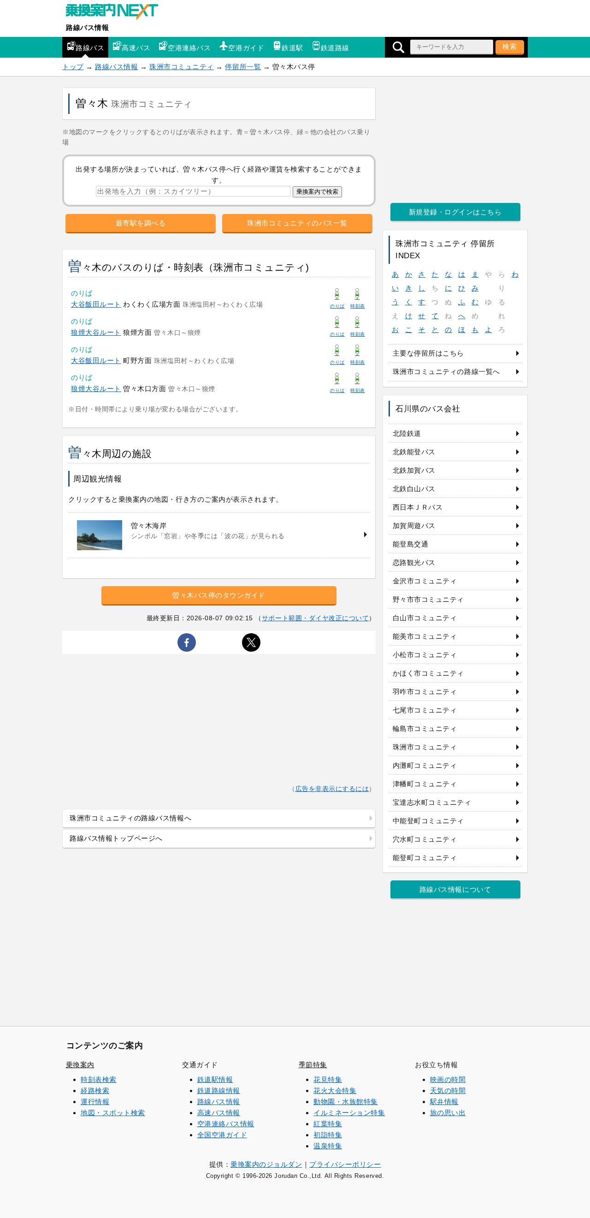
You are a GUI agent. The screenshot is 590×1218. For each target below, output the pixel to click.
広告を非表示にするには (332, 788)
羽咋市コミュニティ (425, 691)
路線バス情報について (455, 889)
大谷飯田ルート (96, 304)
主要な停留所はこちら (428, 353)
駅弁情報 (444, 1101)
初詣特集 (327, 1135)
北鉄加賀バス (414, 470)
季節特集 (313, 1065)
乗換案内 (80, 1065)
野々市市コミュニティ (428, 599)
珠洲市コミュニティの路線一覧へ (446, 371)
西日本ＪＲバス (418, 507)
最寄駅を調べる (141, 223)
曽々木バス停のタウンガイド (219, 595)
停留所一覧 (243, 67)
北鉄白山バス (414, 489)
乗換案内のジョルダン (266, 1164)
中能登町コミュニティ (428, 821)
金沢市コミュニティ (425, 581)
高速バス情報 (218, 1113)
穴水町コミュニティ (425, 839)
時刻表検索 (99, 1079)
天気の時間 (448, 1090)
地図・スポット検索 (113, 1113)
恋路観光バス (414, 562)
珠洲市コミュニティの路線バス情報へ (130, 818)
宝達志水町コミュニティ (432, 802)
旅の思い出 (448, 1113)
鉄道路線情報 (218, 1090)
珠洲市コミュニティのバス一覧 (297, 223)
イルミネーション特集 (349, 1113)
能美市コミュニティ (425, 636)
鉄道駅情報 (215, 1079)
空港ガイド (246, 48)
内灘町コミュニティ (425, 765)
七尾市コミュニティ (425, 710)
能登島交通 (411, 544)
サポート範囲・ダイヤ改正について (315, 618)
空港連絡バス (189, 48)
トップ (73, 67)
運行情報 (95, 1101)
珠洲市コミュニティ (181, 67)
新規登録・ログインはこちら (455, 212)
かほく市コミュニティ (428, 673)
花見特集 (327, 1079)
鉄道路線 (335, 48)
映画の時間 (448, 1079)
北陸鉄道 (407, 433)
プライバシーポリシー (345, 1164)
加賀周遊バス (414, 525)
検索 (509, 46)
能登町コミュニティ (425, 858)
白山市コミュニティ (425, 618)
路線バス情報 (87, 27)
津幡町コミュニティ (425, 784)
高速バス (136, 48)
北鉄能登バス (414, 452)
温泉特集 (327, 1146)
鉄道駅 (292, 48)
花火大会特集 (334, 1090)
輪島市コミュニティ (425, 728)
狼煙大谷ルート (96, 332)
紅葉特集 (327, 1124)
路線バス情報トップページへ (116, 838)
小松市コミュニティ (425, 655)
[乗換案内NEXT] (116, 13)
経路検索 (95, 1090)
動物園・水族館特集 (345, 1101)
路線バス (90, 48)
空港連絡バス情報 (225, 1124)
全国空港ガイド (222, 1135)
